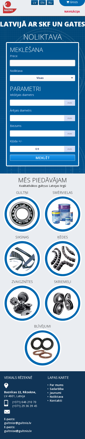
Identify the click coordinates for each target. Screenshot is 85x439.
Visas (40, 78)
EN (42, 3)
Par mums (56, 385)
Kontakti (56, 400)
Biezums (15, 126)
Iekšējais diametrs (22, 95)
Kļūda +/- (16, 141)
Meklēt (42, 157)
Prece (14, 56)
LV (34, 3)
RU (50, 3)
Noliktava (16, 71)
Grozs (73, 2)
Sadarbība (57, 389)
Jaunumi (55, 393)
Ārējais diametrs (21, 110)
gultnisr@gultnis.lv (17, 423)
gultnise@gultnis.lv (18, 431)
